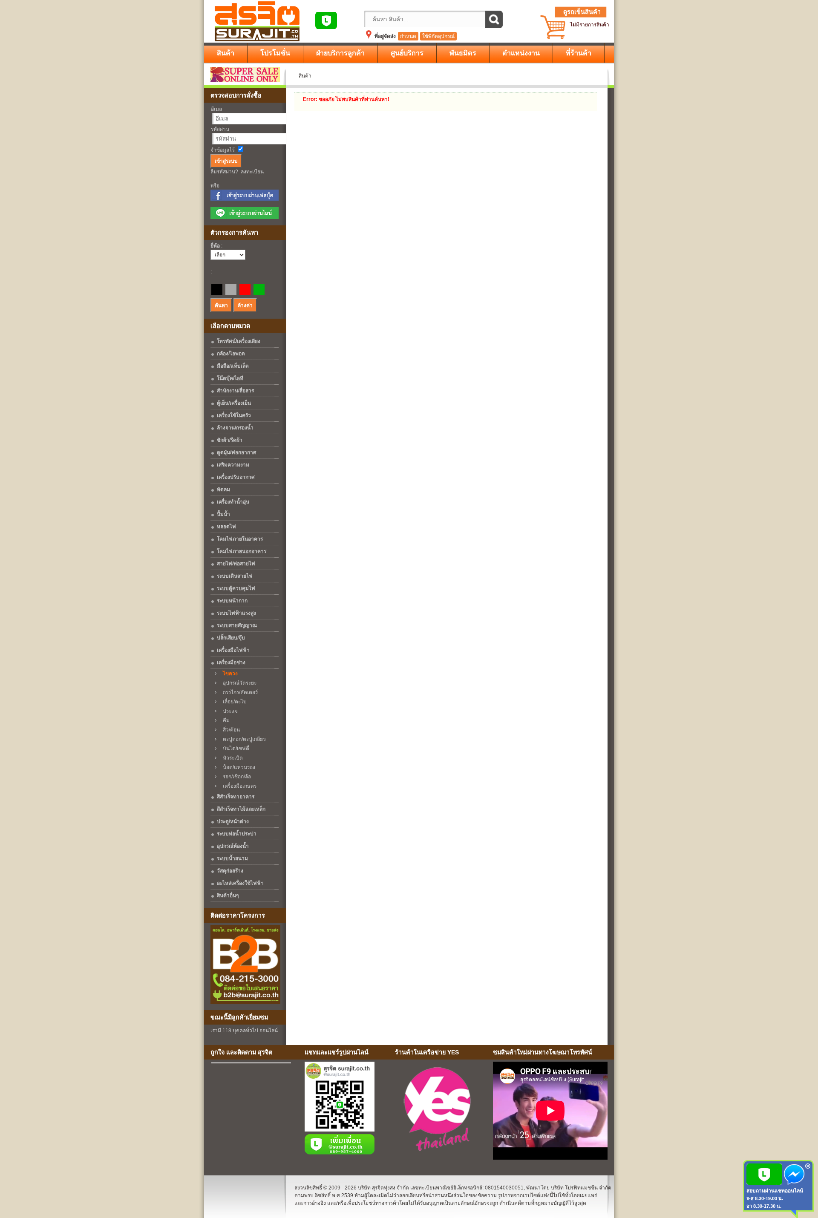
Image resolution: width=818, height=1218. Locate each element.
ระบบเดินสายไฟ (235, 576)
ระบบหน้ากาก (232, 601)
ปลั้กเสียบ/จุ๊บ (231, 638)
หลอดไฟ (226, 527)
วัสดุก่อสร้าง (230, 871)
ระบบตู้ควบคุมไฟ (236, 588)
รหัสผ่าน (220, 129)
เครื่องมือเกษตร (237, 786)
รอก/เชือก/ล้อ (235, 777)
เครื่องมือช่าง (231, 662)
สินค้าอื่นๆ (228, 895)
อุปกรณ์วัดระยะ (237, 683)
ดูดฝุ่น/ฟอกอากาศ (236, 452)
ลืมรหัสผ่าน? (224, 172)
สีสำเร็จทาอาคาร (235, 797)
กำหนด (408, 36)
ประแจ (228, 711)
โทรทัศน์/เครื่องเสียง (238, 341)
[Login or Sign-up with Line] (244, 217)
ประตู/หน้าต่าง (233, 821)
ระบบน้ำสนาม (232, 858)
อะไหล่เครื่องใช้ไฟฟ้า (240, 883)
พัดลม (223, 489)
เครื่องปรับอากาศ (236, 477)
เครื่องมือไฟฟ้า (233, 650)
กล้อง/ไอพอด (231, 354)
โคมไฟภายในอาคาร (240, 539)
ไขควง (228, 674)
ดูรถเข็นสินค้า (582, 12)
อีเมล (216, 109)
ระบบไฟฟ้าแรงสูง (236, 613)
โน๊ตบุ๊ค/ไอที (230, 378)
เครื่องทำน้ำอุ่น (233, 502)
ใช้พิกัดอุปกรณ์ (438, 36)
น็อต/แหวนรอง (237, 767)
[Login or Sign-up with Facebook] (244, 199)
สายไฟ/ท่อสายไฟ (236, 564)
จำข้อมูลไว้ (222, 150)
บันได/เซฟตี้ (234, 749)
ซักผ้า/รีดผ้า (229, 440)
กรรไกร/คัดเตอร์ (238, 692)
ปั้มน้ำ (223, 514)
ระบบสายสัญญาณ (237, 625)
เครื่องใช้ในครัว (234, 415)
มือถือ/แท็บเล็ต (233, 366)
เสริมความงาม (233, 465)
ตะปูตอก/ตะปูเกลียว (242, 739)
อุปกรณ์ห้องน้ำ (233, 846)
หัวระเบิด (231, 758)
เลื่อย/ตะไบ (233, 702)
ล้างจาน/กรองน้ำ (235, 428)
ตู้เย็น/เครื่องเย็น (234, 403)
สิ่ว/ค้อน (229, 730)
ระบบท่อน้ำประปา (236, 834)
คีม (224, 720)
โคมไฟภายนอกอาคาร (241, 551)
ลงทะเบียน (252, 172)
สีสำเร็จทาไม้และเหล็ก (241, 809)
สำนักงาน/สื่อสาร (235, 391)
